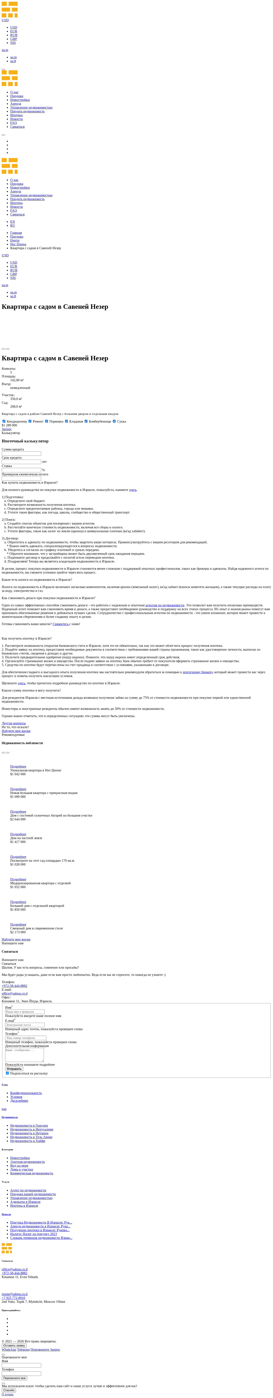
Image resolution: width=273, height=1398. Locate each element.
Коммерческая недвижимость (31, 1173)
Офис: (6, 997)
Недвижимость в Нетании (29, 1133)
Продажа (16, 96)
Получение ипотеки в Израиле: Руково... (40, 1230)
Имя (9, 1007)
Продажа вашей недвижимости (33, 1194)
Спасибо (8, 1390)
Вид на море (19, 1165)
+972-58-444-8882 (14, 986)
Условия (16, 1097)
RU (12, 225)
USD (13, 27)
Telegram (23, 1349)
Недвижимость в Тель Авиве (31, 1137)
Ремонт (38, 421)
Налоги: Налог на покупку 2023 (33, 1234)
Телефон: (8, 982)
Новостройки (20, 100)
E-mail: (7, 989)
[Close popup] (3, 1354)
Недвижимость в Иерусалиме (31, 1129)
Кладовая (76, 421)
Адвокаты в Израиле (25, 1202)
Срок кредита (12, 457)
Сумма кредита (13, 449)
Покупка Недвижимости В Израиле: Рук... (41, 1222)
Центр (14, 240)
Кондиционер (17, 421)
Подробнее (18, 766)
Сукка (121, 421)
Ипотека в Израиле (24, 1205)
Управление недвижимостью (31, 107)
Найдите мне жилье (16, 731)
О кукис (8, 1394)
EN (12, 221)
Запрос (7, 429)
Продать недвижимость (27, 111)
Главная (16, 232)
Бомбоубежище (100, 421)
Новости (16, 119)
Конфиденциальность (26, 1093)
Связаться (17, 126)
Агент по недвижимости (28, 1190)
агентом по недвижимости (164, 605)
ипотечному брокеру (198, 672)
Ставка (7, 466)
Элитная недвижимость (27, 1162)
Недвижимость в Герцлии (29, 1125)
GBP (13, 39)
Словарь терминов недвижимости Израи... (41, 1238)
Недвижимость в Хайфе (27, 1141)
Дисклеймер (19, 1100)
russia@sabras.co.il (15, 1294)
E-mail (10, 1021)
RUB (13, 35)
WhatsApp (9, 1349)
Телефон (12, 1034)
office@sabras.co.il (15, 993)
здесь (132, 490)
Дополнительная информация (27, 1046)
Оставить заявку (14, 1345)
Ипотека (16, 115)
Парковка (56, 421)
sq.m (13, 57)
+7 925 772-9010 (13, 1298)
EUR (13, 31)
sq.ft (13, 61)
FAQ (13, 123)
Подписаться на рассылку (29, 1073)
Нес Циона (18, 244)
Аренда (15, 103)
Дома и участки (21, 1169)
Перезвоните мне (14, 1378)
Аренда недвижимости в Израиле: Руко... (40, 1226)
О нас (14, 92)
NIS (13, 43)
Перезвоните (40, 1349)
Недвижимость (10, 1117)
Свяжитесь (61, 624)
